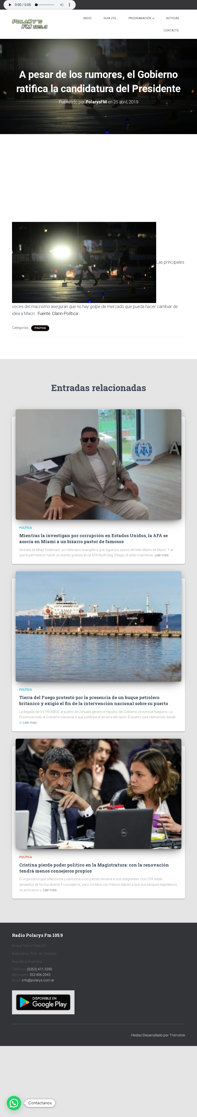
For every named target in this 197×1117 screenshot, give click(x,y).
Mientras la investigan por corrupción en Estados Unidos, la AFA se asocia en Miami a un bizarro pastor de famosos (93, 538)
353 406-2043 (40, 975)
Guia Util (110, 18)
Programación (140, 18)
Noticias (172, 18)
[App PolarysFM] (43, 1002)
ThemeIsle (177, 1035)
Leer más (162, 555)
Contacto (171, 30)
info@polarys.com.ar (38, 980)
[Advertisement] (98, 169)
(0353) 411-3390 (39, 969)
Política (40, 328)
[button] (153, 18)
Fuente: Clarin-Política (57, 313)
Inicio (87, 18)
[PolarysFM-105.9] (29, 24)
